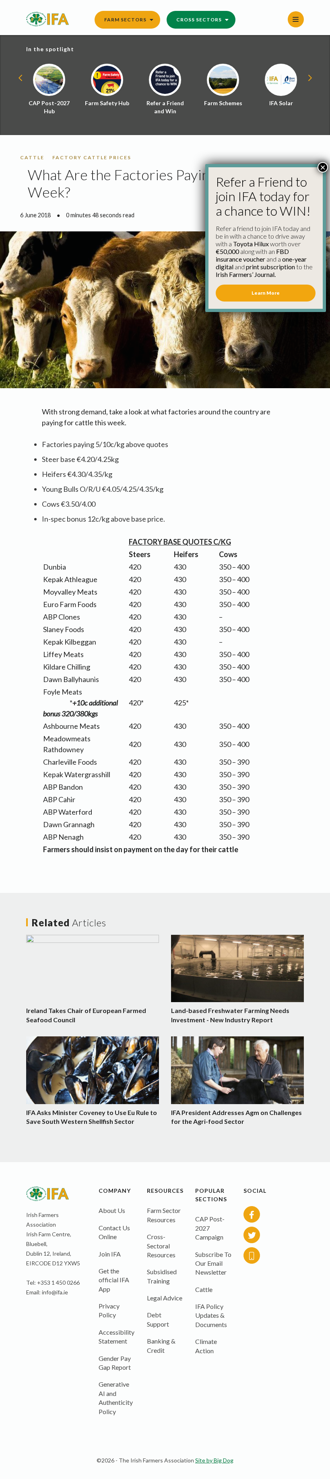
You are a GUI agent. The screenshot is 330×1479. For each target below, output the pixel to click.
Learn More (266, 293)
